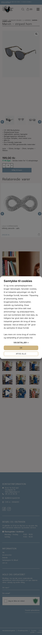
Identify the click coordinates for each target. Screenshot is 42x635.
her (31, 338)
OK (21, 348)
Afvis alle (21, 354)
